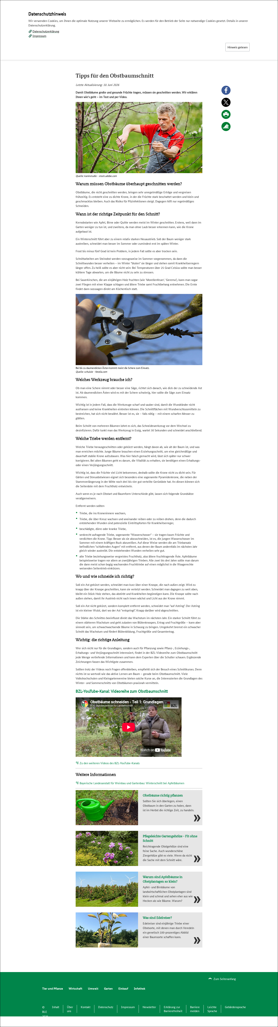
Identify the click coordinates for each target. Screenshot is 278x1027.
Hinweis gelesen (238, 47)
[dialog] (139, 513)
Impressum (39, 36)
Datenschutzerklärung (46, 31)
